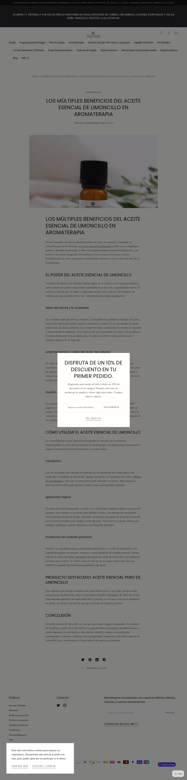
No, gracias (93, 418)
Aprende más (20, 766)
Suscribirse (111, 407)
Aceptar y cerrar (44, 766)
